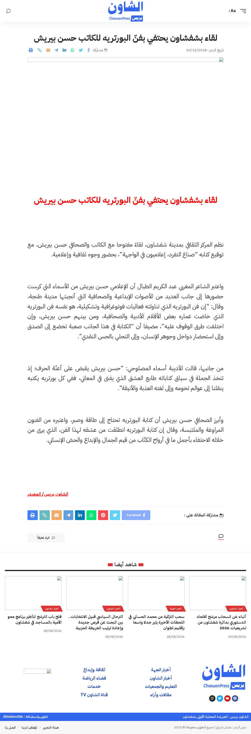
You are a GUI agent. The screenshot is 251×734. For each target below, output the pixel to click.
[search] (8, 11)
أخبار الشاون (236, 608)
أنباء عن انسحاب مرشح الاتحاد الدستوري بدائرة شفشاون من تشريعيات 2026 (221, 622)
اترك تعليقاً (43, 538)
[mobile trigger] (242, 11)
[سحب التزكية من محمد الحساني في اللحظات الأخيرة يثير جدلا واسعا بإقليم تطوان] (156, 593)
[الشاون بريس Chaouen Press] (125, 11)
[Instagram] (212, 698)
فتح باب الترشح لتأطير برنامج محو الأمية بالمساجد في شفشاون (35, 619)
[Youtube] (227, 698)
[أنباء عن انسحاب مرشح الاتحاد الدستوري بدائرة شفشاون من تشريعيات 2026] (217, 593)
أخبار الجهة (176, 608)
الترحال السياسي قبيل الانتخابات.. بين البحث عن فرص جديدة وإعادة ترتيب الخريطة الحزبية (95, 622)
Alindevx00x (13, 716)
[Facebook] (235, 698)
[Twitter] (220, 698)
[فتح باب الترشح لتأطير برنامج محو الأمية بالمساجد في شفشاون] (33, 593)
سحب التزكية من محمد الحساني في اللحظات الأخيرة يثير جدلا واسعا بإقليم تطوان (156, 622)
